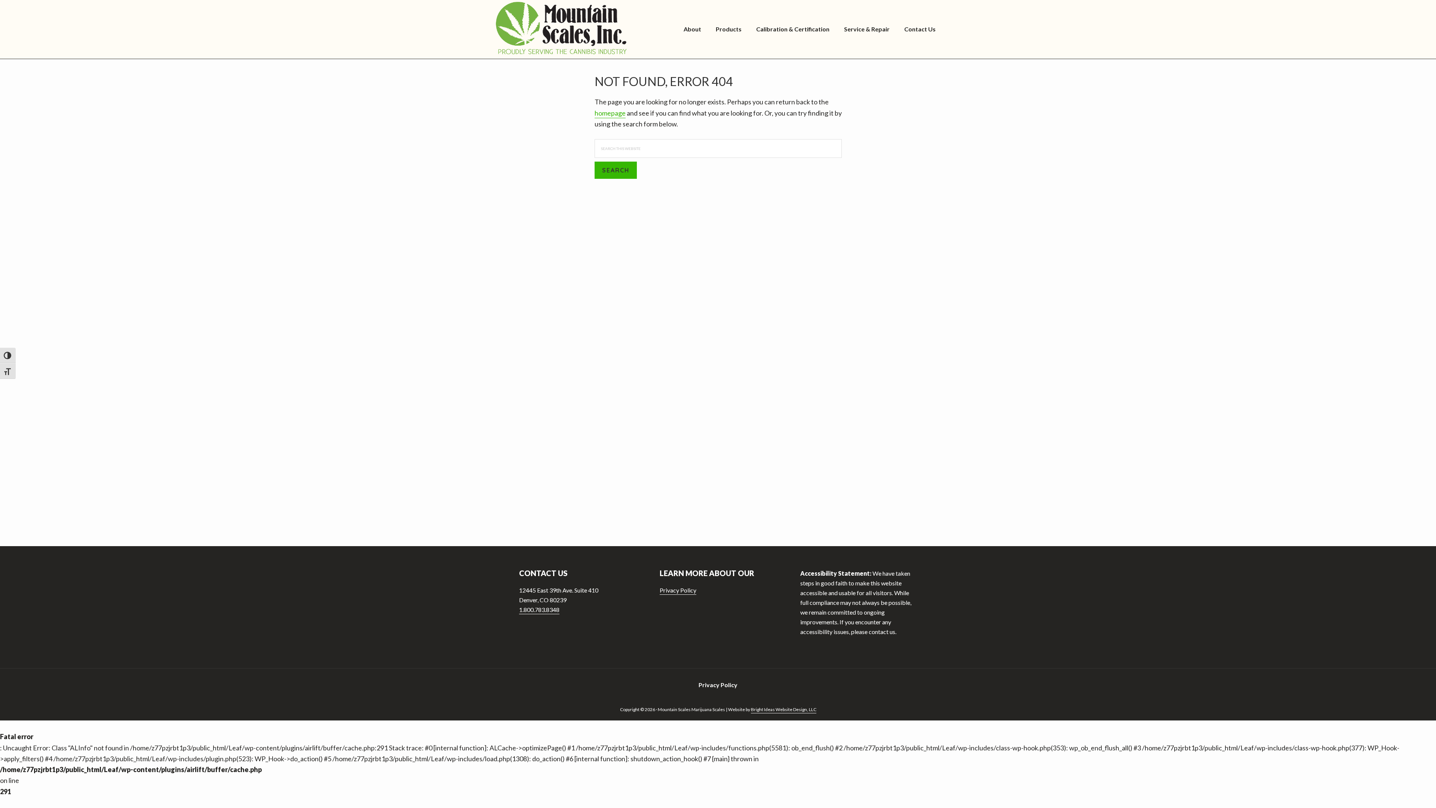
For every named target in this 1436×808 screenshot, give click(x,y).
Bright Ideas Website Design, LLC (783, 709)
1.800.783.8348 (539, 609)
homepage (610, 113)
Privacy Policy (678, 590)
